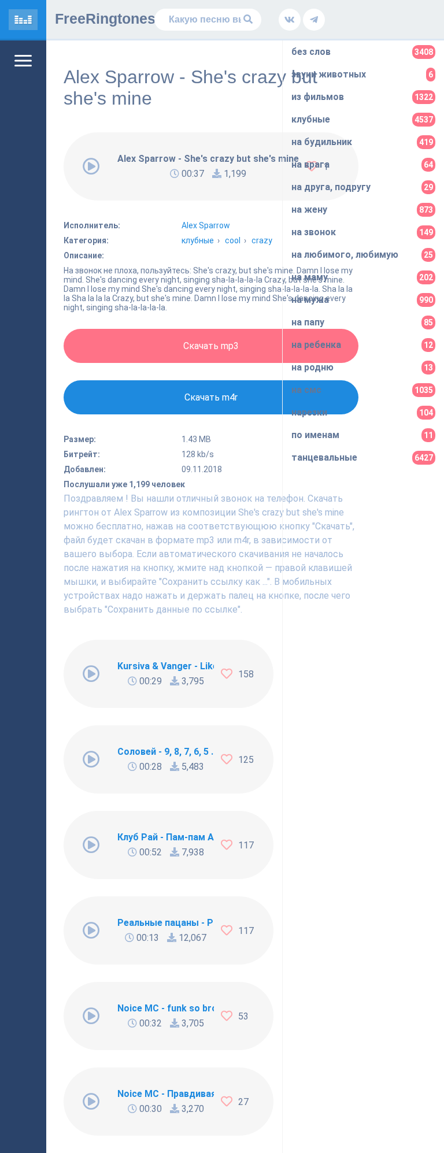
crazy (261, 240)
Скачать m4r (211, 397)
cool (232, 240)
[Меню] (23, 60)
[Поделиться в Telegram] (314, 20)
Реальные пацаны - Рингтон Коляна (165, 922)
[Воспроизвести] (91, 166)
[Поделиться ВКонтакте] (290, 20)
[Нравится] (229, 674)
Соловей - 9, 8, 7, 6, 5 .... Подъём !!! (165, 751)
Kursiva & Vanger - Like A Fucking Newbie (165, 666)
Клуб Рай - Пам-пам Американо (165, 837)
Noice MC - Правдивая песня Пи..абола (165, 1093)
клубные (198, 240)
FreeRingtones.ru (114, 18)
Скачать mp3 (211, 345)
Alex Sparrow (206, 225)
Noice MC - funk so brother (165, 1008)
